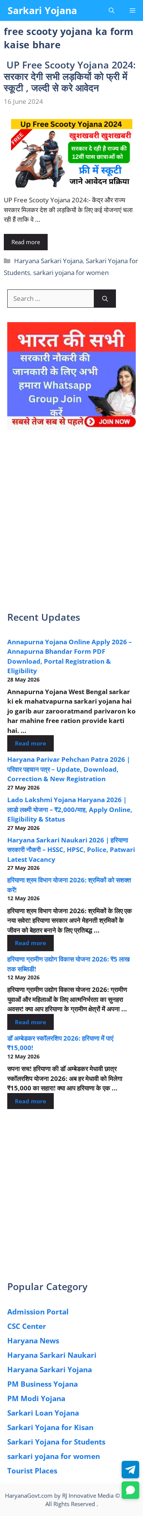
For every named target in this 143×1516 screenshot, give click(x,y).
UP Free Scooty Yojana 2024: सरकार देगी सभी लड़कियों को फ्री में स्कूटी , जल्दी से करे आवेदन (70, 76)
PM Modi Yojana (36, 1398)
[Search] (105, 298)
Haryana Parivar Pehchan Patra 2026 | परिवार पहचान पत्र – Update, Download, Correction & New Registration (68, 769)
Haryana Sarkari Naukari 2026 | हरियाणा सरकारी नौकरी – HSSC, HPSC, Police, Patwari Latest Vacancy (71, 850)
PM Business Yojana (42, 1384)
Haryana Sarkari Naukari (51, 1355)
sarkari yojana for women (71, 272)
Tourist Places (32, 1471)
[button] (111, 10)
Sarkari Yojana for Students (56, 1442)
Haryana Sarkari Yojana (48, 260)
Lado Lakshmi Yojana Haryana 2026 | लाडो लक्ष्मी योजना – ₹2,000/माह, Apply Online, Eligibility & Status (69, 809)
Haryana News (33, 1341)
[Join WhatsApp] (130, 1490)
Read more (25, 242)
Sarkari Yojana (42, 10)
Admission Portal (38, 1312)
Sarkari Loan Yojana (43, 1413)
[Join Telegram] (130, 1469)
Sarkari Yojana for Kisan (50, 1427)
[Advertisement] (71, 525)
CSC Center (26, 1326)
